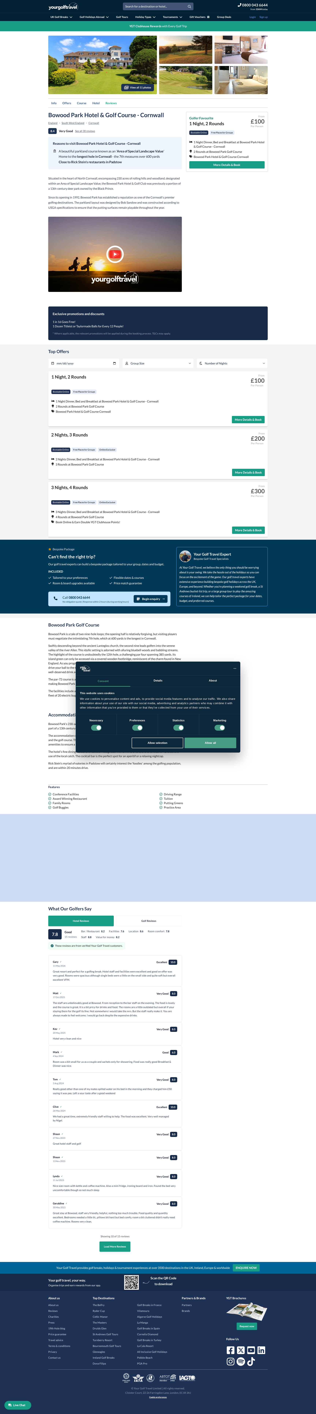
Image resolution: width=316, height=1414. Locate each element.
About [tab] (213, 680)
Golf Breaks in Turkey (149, 1340)
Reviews (111, 103)
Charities (53, 1316)
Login (253, 16)
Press (51, 1322)
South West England (73, 122)
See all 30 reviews (85, 130)
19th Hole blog (56, 1328)
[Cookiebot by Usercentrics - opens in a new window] (220, 668)
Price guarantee (57, 1334)
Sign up (263, 16)
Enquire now (246, 1267)
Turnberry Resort (102, 1340)
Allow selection (158, 742)
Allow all (210, 742)
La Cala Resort (145, 1345)
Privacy (52, 1351)
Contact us (54, 1357)
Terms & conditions (59, 1345)
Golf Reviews (148, 920)
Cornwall (94, 122)
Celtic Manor (100, 1316)
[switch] (137, 728)
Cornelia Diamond (147, 1334)
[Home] (63, 6)
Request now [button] (247, 1326)
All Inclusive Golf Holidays (152, 1351)
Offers (66, 103)
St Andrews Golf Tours (105, 1334)
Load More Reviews (115, 1246)
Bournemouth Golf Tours (107, 1345)
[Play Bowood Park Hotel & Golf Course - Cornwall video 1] (115, 254)
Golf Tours (122, 16)
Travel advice (55, 1340)
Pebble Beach (145, 1357)
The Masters (100, 1322)
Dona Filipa (99, 1363)
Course (81, 103)
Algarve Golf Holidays (149, 1316)
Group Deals (224, 16)
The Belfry (98, 1305)
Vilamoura (143, 1310)
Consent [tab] (103, 681)
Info (54, 103)
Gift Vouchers (197, 16)
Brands (186, 1310)
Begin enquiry (151, 599)
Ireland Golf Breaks (103, 1357)
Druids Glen (99, 1328)
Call (76, 597)
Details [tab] (158, 680)
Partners (187, 1305)
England (52, 122)
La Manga (142, 1322)
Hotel (96, 103)
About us (53, 1305)
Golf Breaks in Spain (148, 1328)
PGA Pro (142, 1363)
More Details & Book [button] (226, 164)
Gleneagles (99, 1351)
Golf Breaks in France (149, 1305)
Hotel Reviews (81, 920)
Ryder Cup (99, 1310)
